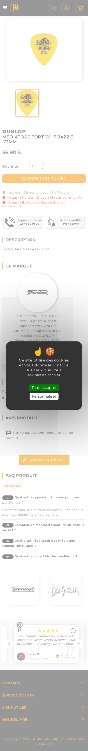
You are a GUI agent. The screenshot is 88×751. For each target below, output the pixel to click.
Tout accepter (44, 387)
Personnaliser (44, 396)
